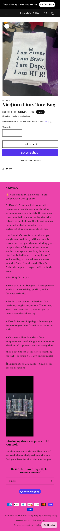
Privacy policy (50, 515)
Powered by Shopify (32, 515)
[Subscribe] (51, 481)
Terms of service (22, 520)
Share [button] (9, 168)
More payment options (30, 160)
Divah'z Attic (16, 515)
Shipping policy (40, 520)
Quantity (6, 126)
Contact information (23, 525)
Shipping (6, 116)
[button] (6, 13)
